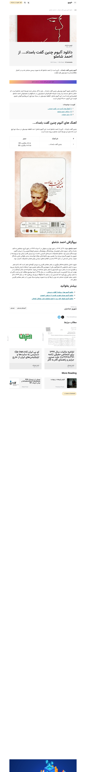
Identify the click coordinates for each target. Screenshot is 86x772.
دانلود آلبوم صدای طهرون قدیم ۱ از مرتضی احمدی (56, 295)
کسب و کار (7, 339)
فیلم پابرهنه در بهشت (58, 379)
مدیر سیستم (71, 365)
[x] (62, 317)
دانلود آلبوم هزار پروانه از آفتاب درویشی (60, 292)
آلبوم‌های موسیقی (21, 308)
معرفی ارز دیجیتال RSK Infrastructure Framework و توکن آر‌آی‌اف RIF (30, 381)
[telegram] (59, 317)
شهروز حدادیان (68, 45)
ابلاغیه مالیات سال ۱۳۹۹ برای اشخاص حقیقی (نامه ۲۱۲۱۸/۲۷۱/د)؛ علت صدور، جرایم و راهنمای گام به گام (61, 356)
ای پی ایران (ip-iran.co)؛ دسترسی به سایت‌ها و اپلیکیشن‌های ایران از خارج (26, 355)
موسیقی (12, 308)
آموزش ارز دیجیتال (42, 337)
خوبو (70, 2)
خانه (75, 10)
